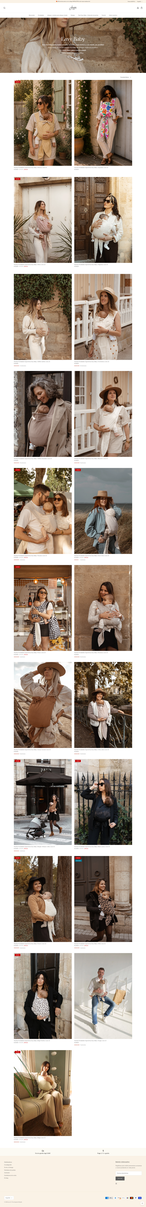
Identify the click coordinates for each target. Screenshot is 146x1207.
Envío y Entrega (8, 1167)
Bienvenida (32, 15)
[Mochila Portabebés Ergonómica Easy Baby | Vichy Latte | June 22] (103, 705)
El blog (6, 1178)
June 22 (9, 1202)
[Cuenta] (137, 8)
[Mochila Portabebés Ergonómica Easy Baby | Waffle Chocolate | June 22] (43, 414)
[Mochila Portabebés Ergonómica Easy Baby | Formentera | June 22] (103, 317)
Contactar (7, 1173)
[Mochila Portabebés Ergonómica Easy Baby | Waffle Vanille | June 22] (43, 317)
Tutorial (104, 15)
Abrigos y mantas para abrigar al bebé (57, 15)
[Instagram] (116, 1183)
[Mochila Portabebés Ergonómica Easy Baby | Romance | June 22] (103, 608)
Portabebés (41, 15)
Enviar (120, 1178)
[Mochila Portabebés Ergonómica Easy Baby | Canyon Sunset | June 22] (43, 705)
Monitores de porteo (10, 1170)
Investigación (8, 1165)
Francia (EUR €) (131, 1)
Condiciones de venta (10, 1175)
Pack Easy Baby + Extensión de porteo (88, 15)
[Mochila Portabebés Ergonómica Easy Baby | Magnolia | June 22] (103, 220)
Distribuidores (8, 1162)
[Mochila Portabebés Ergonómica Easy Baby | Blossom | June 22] (103, 414)
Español (139, 1)
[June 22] (73, 8)
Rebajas (73, 15)
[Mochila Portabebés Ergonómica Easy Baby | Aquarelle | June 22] (103, 123)
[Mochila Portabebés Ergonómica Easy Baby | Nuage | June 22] (103, 996)
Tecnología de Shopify (17, 1202)
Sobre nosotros (113, 15)
